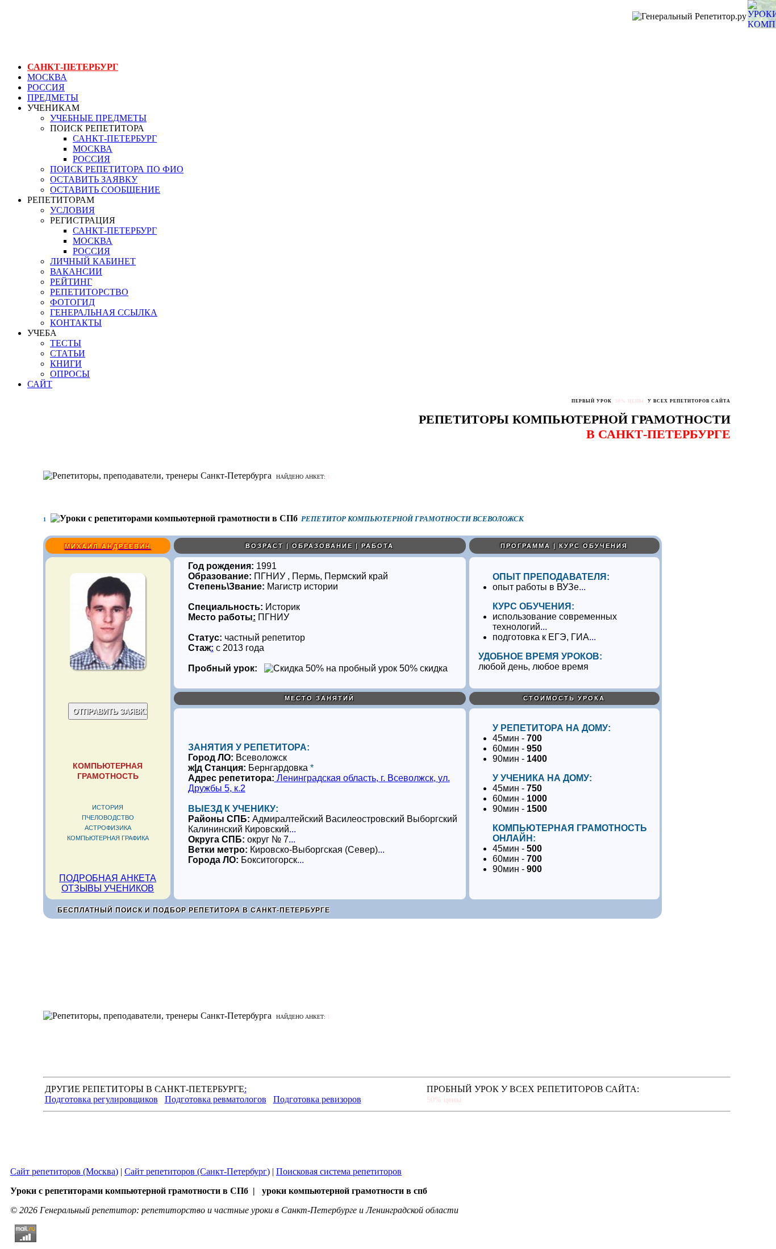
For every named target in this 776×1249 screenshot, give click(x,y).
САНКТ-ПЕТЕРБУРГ (72, 67)
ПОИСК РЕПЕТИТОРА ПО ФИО (116, 169)
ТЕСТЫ (65, 343)
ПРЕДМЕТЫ (52, 97)
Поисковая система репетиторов (339, 1171)
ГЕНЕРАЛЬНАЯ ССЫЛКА (103, 312)
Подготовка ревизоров (317, 1099)
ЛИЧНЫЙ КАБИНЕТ (93, 261)
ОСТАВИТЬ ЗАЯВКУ (93, 179)
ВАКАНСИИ (76, 271)
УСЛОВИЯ (72, 210)
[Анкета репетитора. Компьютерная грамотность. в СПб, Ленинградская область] (107, 666)
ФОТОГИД (72, 302)
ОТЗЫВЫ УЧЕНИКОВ (107, 888)
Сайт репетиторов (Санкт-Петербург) (197, 1171)
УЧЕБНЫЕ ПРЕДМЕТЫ (98, 118)
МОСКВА (47, 77)
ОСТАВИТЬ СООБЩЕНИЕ (105, 189)
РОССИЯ (46, 87)
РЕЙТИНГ (71, 282)
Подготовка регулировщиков (101, 1099)
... (582, 587)
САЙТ (39, 384)
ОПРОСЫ (70, 374)
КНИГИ (66, 363)
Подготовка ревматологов (215, 1099)
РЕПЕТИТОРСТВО (89, 292)
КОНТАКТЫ (76, 322)
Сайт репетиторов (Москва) (64, 1171)
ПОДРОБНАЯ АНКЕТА (107, 878)
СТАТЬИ (67, 353)
